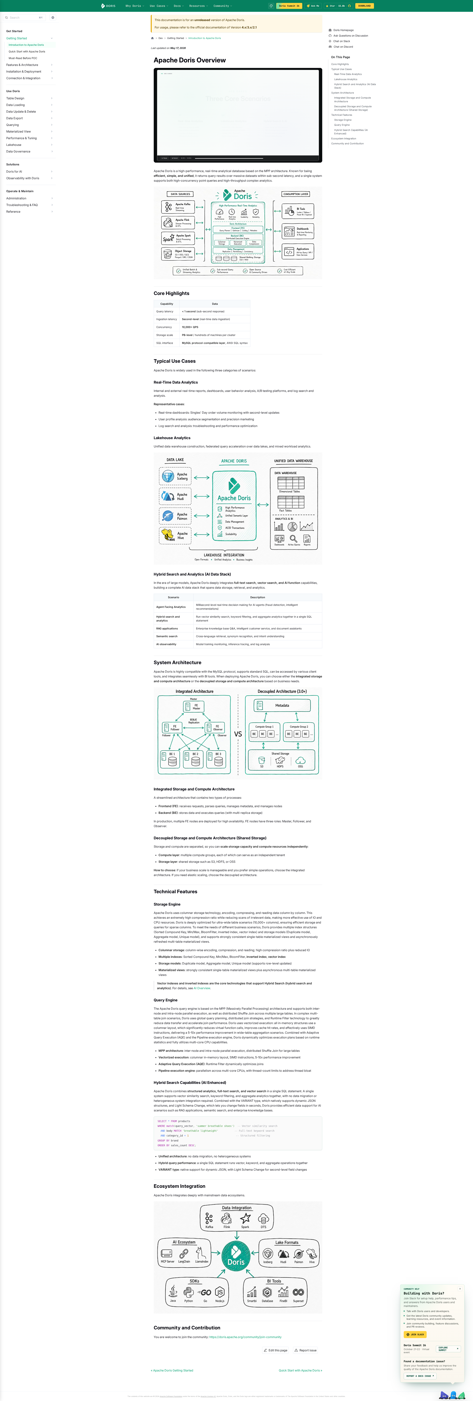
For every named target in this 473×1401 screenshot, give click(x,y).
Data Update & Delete (21, 111)
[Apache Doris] (108, 6)
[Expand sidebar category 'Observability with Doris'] (52, 178)
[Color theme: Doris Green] (271, 6)
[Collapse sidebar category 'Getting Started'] (52, 38)
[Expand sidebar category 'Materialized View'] (52, 131)
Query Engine (342, 124)
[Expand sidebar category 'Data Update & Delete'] (52, 111)
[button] (53, 17)
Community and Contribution (347, 143)
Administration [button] (16, 198)
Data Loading (15, 105)
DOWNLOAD (364, 5)
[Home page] (152, 38)
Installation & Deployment (23, 71)
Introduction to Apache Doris (26, 44)
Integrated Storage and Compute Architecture (352, 99)
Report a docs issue (420, 1376)
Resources (197, 6)
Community (221, 6)
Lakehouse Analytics (345, 79)
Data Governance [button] (18, 151)
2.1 (255, 27)
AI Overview (202, 988)
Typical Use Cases (341, 69)
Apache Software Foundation (171, 1396)
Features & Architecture (22, 65)
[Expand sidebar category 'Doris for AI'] (52, 171)
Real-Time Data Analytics (348, 74)
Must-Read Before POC (23, 58)
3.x (249, 27)
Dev (161, 38)
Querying (12, 125)
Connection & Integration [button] (23, 78)
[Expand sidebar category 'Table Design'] (52, 98)
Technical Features (341, 115)
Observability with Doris (22, 178)
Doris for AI (14, 171)
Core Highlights (340, 64)
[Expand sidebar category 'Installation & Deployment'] (52, 71)
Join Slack (417, 1334)
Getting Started (16, 38)
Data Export (14, 118)
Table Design (15, 98)
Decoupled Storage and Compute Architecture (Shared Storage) (353, 108)
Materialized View (18, 131)
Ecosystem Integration (343, 138)
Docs (177, 6)
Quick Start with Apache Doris (27, 51)
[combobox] (24, 17)
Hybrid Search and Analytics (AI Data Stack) (355, 86)
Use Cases (157, 6)
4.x (244, 27)
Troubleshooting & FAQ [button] (22, 205)
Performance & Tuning (21, 138)
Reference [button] (13, 211)
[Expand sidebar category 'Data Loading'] (52, 105)
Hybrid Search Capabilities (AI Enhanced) (351, 132)
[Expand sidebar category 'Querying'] (52, 125)
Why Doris (133, 6)
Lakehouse (13, 145)
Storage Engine (342, 120)
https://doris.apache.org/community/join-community (245, 1337)
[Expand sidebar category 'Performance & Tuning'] (52, 138)
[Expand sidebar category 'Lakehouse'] (52, 145)
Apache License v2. (208, 1396)
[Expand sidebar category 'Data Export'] (52, 118)
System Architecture (342, 92)
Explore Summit (448, 1349)
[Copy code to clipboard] (318, 1121)
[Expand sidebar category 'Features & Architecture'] (52, 65)
